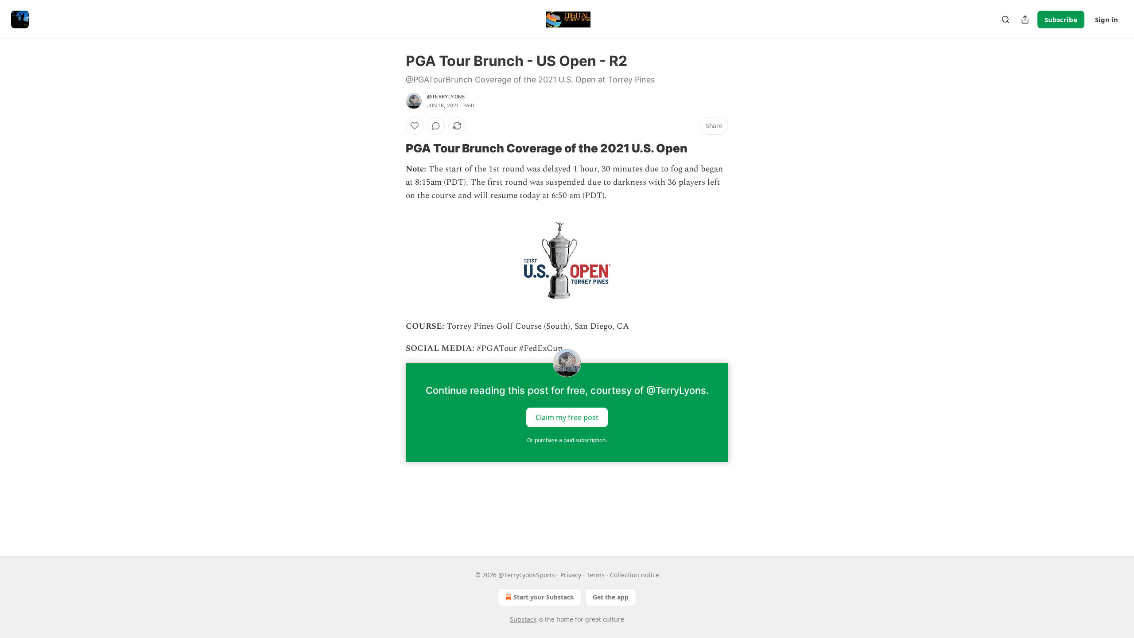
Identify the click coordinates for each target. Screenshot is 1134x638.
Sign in (1106, 19)
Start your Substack (543, 597)
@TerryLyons (446, 96)
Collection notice (634, 575)
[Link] (393, 148)
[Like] (414, 126)
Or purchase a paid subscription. (567, 440)
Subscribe (1061, 19)
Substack (523, 619)
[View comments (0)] (436, 126)
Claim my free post (567, 417)
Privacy (570, 575)
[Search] (1005, 19)
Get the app (611, 597)
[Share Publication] (1025, 19)
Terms (595, 575)
